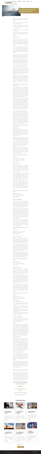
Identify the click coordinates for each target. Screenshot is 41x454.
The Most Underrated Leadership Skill (32, 412)
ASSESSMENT (13, 1)
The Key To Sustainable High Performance (31, 432)
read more (6, 420)
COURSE (24, 1)
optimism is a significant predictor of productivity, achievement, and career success (20, 42)
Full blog (20, 446)
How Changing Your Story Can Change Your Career (20, 433)
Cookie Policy (9, 451)
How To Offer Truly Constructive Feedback (19, 412)
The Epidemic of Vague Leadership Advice (8, 412)
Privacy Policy (5, 451)
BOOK (28, 1)
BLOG (31, 1)
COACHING (19, 1)
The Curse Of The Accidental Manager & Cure (8, 433)
